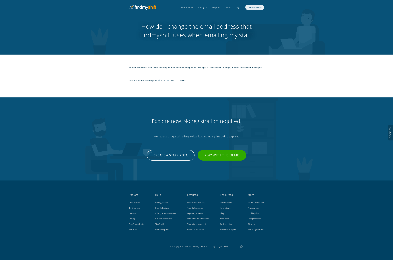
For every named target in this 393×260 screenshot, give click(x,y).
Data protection (254, 218)
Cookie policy (253, 213)
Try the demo (134, 208)
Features (185, 7)
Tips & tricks (160, 224)
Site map (251, 224)
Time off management (196, 224)
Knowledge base (162, 208)
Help (214, 7)
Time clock (224, 218)
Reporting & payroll (195, 213)
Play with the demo (222, 155)
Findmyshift (154, 246)
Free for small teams (195, 229)
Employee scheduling (196, 202)
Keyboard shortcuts (163, 218)
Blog (222, 213)
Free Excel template (228, 229)
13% (171, 80)
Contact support (162, 229)
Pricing (201, 7)
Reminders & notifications (198, 218)
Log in (238, 7)
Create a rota (255, 7)
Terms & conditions (256, 202)
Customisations (226, 224)
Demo (227, 7)
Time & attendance (195, 208)
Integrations (225, 208)
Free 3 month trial (136, 224)
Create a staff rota (171, 155)
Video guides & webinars (165, 213)
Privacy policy (253, 208)
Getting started (161, 202)
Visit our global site (255, 229)
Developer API (226, 202)
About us (133, 229)
